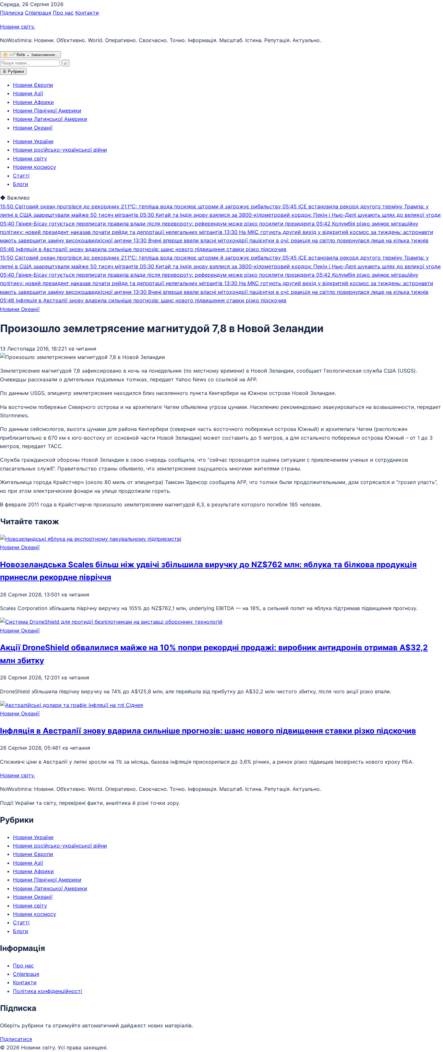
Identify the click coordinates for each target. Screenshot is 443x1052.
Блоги (20, 184)
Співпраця (38, 12)
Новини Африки (33, 102)
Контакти (87, 12)
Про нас (63, 12)
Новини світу (17, 26)
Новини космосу (34, 167)
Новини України (33, 141)
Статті (21, 175)
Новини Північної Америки (47, 110)
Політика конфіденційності (47, 991)
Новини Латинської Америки (50, 119)
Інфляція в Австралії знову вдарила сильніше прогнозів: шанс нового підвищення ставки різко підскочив (208, 730)
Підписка (11, 12)
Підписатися (16, 1039)
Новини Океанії (33, 127)
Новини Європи (33, 85)
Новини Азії (28, 93)
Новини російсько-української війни (60, 149)
